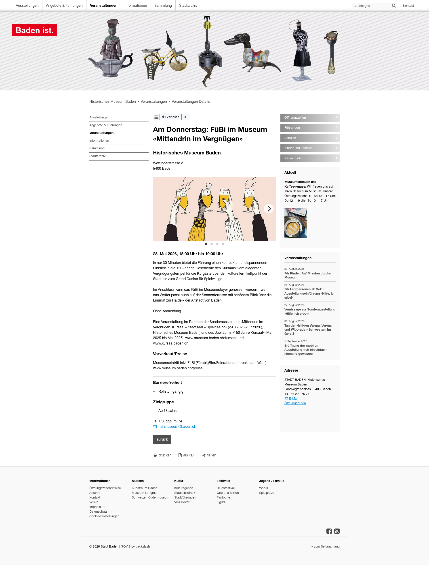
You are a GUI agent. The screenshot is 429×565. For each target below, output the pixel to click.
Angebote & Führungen (64, 6)
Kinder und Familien (298, 148)
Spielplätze (267, 493)
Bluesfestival (226, 488)
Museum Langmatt (145, 493)
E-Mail (293, 398)
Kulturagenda (183, 488)
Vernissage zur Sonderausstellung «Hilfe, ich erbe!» (309, 311)
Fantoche (223, 497)
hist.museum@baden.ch (177, 427)
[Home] (214, 30)
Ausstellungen (27, 6)
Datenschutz (98, 512)
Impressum (97, 507)
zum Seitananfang (326, 546)
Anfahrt (94, 493)
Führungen (292, 128)
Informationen (136, 6)
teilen (211, 456)
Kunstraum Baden (145, 488)
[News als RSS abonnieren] (337, 531)
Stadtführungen (185, 497)
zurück (162, 440)
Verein (93, 502)
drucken (165, 456)
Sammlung (163, 6)
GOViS (125, 546)
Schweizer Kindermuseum (150, 497)
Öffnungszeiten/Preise (105, 488)
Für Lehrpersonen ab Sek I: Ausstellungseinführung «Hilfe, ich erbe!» (309, 293)
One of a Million (228, 493)
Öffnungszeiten (295, 118)
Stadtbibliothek (184, 493)
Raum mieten (293, 158)
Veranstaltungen (103, 6)
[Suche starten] (393, 6)
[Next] (269, 209)
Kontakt (408, 6)
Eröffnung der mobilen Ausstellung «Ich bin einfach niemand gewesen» (305, 350)
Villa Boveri (182, 502)
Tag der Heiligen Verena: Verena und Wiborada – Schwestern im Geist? (308, 330)
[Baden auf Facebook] (329, 531)
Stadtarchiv (188, 6)
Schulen (290, 138)
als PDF (189, 456)
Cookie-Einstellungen (104, 516)
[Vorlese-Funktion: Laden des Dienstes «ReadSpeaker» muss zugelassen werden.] (171, 117)
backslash (143, 546)
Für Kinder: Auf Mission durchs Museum (307, 275)
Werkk (263, 488)
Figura (221, 502)
